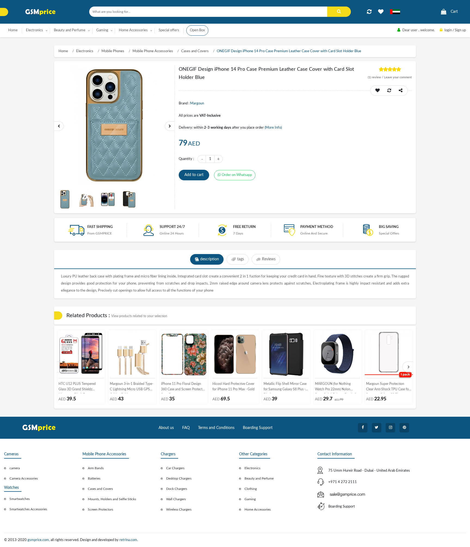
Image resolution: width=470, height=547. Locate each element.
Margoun (197, 103)
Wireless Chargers (178, 509)
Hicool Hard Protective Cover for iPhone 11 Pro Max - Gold (233, 386)
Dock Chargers (176, 488)
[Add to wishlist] (381, 11)
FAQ (186, 428)
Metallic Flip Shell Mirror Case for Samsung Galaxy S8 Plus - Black (285, 387)
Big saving (388, 227)
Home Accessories (258, 509)
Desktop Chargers (178, 478)
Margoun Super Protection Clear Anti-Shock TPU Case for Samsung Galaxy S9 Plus (388, 387)
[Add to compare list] (369, 11)
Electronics (84, 51)
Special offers (169, 30)
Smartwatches (20, 498)
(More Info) (273, 127)
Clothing (251, 488)
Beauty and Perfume (259, 478)
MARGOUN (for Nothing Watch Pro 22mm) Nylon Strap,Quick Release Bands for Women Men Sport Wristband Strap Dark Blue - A (336, 387)
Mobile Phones (112, 51)
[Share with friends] (400, 90)
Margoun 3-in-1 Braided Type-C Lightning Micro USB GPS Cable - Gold (131, 387)
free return (244, 227)
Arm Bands (96, 468)
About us (166, 428)
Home (13, 30)
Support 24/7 (172, 227)
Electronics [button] (34, 30)
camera (15, 468)
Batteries (94, 478)
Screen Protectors (100, 509)
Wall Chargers (176, 499)
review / (376, 77)
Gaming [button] (102, 30)
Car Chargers (175, 468)
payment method (316, 227)
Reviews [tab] (269, 259)
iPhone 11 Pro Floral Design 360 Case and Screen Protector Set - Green (183, 387)
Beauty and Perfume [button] (69, 30)
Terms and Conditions (216, 428)
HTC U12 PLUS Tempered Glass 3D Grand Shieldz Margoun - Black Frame (77, 387)
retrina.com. (128, 540)
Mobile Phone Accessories (152, 51)
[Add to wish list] (377, 90)
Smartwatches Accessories (28, 509)
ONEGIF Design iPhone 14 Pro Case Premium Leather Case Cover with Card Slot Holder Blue (289, 51)
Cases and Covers (195, 51)
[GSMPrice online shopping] (40, 12)
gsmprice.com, (39, 540)
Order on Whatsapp (237, 175)
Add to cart (193, 175)
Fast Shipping (100, 227)
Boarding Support (258, 428)
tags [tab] (240, 259)
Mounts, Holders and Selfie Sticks (112, 499)
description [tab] (209, 259)
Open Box (197, 30)
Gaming (250, 499)
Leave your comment (398, 77)
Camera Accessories (24, 478)
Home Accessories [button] (133, 30)
